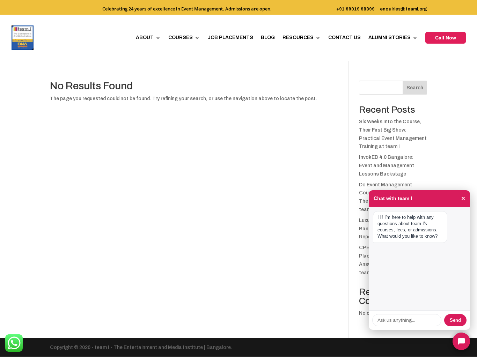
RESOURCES (298, 37)
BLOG (268, 37)
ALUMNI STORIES (389, 37)
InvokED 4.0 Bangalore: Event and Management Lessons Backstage (386, 166)
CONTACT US (344, 37)
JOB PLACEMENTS (230, 37)
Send (455, 320)
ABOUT (145, 37)
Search (414, 87)
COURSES (180, 37)
